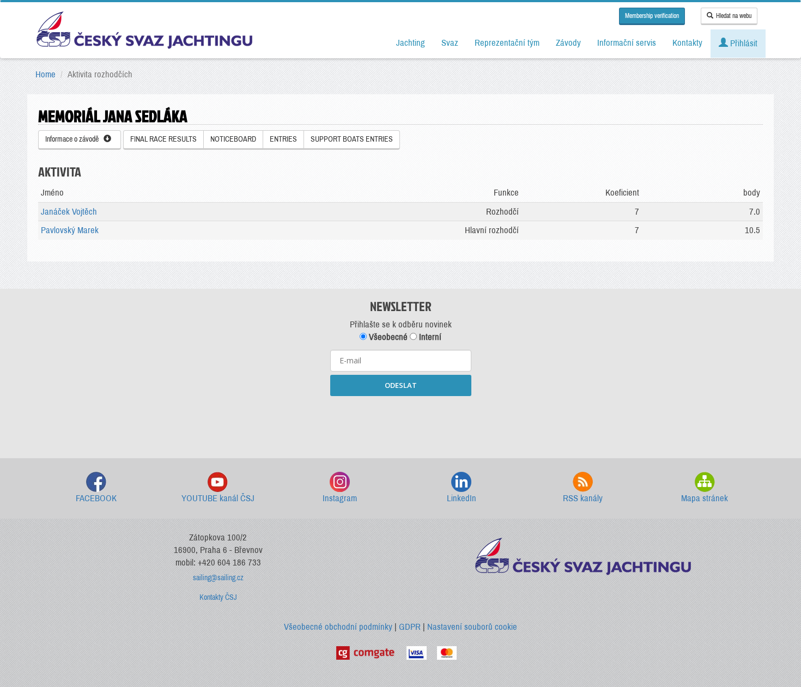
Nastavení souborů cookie (472, 626)
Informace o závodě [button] (74, 139)
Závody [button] (568, 42)
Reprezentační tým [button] (507, 42)
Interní (429, 337)
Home (45, 74)
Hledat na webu (733, 16)
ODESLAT (401, 385)
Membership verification (652, 16)
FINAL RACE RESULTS (163, 139)
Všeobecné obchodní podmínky (338, 626)
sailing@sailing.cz (218, 578)
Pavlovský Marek (70, 230)
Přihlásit (742, 43)
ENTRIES (283, 139)
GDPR (410, 626)
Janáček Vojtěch (69, 211)
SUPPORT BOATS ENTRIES (352, 139)
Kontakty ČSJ (218, 597)
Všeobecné (387, 337)
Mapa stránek (704, 498)
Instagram (340, 498)
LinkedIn (461, 498)
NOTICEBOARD (233, 139)
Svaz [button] (449, 42)
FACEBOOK (96, 498)
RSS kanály (583, 498)
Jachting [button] (410, 42)
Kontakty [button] (687, 42)
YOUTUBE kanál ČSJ (217, 498)
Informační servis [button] (626, 42)
